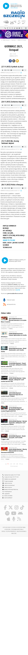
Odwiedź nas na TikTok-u (14, 28)
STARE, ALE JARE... (8, 233)
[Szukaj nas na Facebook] (5, 505)
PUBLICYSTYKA (7, 238)
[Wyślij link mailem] (17, 60)
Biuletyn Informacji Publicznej (11, 489)
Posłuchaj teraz (8, 491)
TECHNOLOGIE (7, 247)
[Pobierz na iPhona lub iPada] (8, 517)
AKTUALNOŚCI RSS (11, 304)
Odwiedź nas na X (10, 28)
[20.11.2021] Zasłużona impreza (13, 101)
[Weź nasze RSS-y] (19, 517)
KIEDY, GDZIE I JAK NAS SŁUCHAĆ (13, 243)
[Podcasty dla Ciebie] (13, 517)
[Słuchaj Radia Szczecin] (6, 6)
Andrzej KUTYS (14, 56)
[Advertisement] (14, 553)
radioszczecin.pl (8, 483)
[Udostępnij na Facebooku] (10, 60)
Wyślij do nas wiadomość (19, 28)
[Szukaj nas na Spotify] (7, 511)
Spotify (18, 290)
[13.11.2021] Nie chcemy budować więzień (10, 142)
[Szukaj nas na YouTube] (13, 511)
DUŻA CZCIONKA (8, 495)
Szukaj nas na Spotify (17, 28)
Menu (25, 28)
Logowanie (7, 493)
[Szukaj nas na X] (10, 505)
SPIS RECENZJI (7, 230)
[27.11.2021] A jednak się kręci (12, 66)
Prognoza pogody (8, 481)
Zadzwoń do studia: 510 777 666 (12, 475)
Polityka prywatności (11, 531)
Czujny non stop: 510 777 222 (11, 477)
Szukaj (21, 28)
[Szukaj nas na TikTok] (22, 505)
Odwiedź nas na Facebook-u (7, 28)
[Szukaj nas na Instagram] (16, 505)
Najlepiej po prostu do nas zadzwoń (5, 28)
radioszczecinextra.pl (9, 485)
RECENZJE (6, 228)
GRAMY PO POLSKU (22, 40)
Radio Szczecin (6, 40)
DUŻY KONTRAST (8, 497)
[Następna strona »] (21, 464)
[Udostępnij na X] (13, 60)
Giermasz (13, 40)
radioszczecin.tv (8, 487)
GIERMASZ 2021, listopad (14, 48)
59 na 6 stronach (14, 466)
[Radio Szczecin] (14, 14)
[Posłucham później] (21, 72)
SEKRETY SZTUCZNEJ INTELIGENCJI (13, 235)
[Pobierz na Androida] (20, 511)
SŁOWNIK (6, 245)
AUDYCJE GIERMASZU (9, 226)
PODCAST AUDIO (11, 300)
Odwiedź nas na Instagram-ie (12, 28)
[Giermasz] (14, 34)
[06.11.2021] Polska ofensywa (12, 184)
